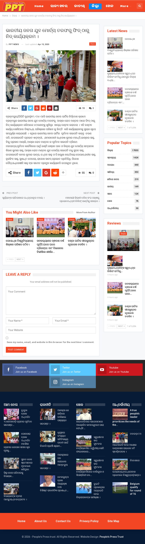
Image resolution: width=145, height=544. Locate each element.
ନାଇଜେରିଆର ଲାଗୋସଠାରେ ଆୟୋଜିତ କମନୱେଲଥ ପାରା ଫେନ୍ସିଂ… (90, 425)
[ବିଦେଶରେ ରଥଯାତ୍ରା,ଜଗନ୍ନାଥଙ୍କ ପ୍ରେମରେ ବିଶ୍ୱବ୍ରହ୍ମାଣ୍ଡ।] (120, 464)
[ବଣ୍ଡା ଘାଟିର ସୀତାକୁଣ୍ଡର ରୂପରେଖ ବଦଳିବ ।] (82, 227)
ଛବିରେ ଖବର (113, 179)
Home (39, 6)
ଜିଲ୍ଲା (95, 6)
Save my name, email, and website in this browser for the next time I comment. (50, 342)
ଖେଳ (109, 6)
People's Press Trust (111, 536)
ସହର (109, 193)
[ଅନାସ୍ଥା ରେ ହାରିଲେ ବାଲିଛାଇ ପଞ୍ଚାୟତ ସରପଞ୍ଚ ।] (47, 414)
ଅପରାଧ (110, 164)
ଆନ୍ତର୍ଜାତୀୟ (113, 208)
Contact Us (63, 521)
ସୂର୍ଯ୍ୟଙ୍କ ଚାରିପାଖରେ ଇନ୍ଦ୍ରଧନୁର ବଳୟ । (23, 197)
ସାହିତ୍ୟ (110, 172)
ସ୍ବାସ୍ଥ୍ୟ (111, 157)
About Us (40, 521)
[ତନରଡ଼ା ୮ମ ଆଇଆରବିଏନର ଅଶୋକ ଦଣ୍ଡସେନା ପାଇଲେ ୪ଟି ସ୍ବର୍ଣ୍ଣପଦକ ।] (120, 437)
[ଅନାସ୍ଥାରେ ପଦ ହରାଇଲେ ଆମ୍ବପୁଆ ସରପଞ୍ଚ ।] (47, 458)
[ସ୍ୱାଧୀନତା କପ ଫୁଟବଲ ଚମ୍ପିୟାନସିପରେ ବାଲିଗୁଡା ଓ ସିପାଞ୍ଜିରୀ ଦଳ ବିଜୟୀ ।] (83, 464)
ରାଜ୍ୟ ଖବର (58, 6)
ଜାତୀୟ (79, 6)
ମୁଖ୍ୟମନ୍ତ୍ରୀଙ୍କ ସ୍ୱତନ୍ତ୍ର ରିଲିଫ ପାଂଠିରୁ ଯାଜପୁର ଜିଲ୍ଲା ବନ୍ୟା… (121, 77)
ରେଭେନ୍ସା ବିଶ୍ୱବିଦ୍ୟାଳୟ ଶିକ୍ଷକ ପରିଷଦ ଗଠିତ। (123, 242)
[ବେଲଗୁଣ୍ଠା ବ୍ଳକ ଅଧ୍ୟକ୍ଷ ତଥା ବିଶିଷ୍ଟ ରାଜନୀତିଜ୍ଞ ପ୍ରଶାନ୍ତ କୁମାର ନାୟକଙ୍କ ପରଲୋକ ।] (47, 481)
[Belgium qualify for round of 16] (120, 488)
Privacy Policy (89, 521)
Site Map (113, 521)
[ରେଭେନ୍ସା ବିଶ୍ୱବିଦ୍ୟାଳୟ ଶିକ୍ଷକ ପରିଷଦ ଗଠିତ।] (20, 227)
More (124, 6)
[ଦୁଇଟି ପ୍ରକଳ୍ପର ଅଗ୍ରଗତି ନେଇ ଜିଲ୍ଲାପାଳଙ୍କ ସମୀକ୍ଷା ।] (83, 488)
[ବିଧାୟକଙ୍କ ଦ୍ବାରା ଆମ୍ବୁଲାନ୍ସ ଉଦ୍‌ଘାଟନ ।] (11, 489)
